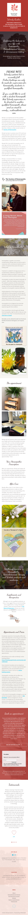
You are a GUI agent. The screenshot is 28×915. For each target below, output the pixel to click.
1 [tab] (11, 842)
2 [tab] (13, 842)
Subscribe (14, 762)
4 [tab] (16, 842)
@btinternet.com (17, 879)
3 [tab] (14, 842)
